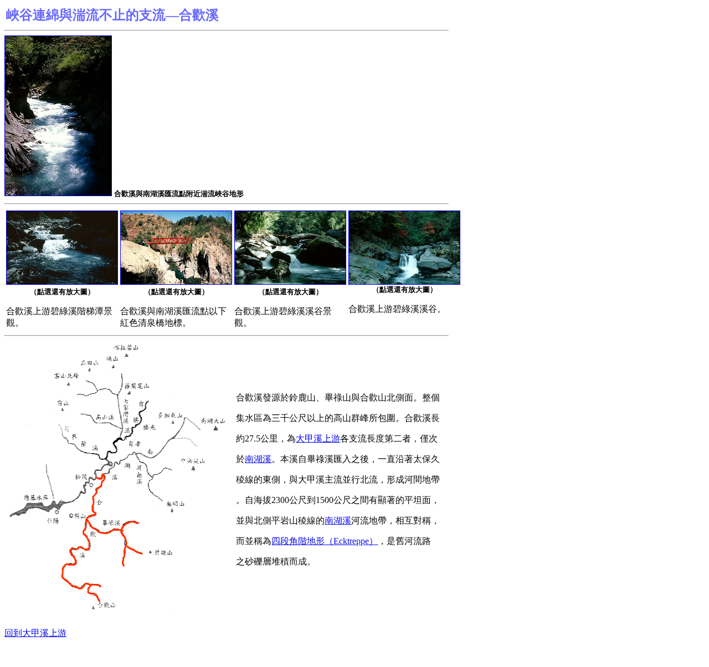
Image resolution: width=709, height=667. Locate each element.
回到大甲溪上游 (35, 633)
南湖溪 (258, 459)
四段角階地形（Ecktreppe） (324, 541)
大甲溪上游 (318, 438)
